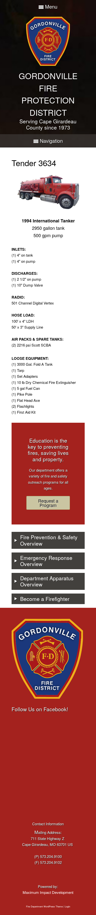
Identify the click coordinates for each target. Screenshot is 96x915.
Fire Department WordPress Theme (44, 906)
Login (67, 906)
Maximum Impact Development (48, 892)
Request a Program (48, 502)
